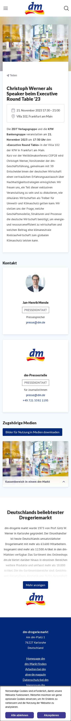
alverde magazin (35, 674)
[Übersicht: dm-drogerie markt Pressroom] (34, 8)
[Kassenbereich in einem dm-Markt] (35, 463)
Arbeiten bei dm (35, 669)
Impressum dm (35, 685)
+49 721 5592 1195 (35, 400)
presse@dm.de (35, 322)
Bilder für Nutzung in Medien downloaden (32, 432)
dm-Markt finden (36, 664)
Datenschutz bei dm (35, 680)
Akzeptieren (51, 715)
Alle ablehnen (19, 715)
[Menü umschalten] (5, 8)
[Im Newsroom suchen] (66, 8)
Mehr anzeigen (35, 585)
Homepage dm (35, 658)
